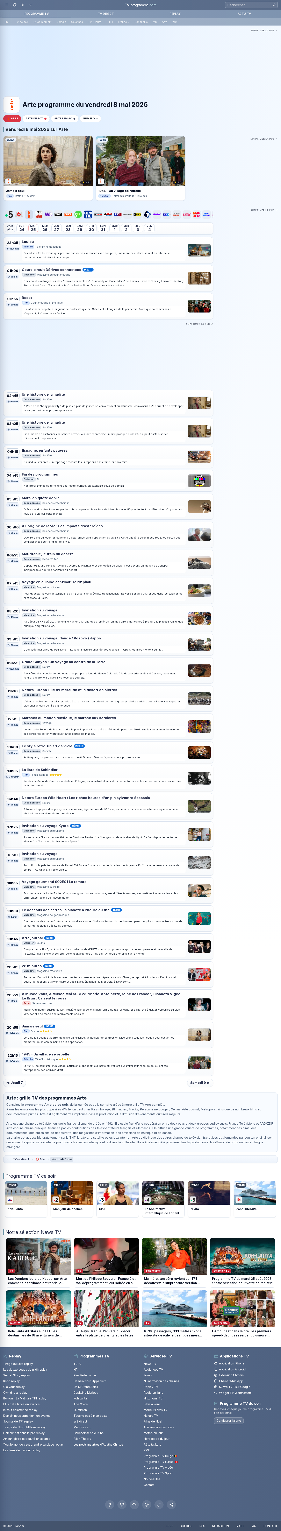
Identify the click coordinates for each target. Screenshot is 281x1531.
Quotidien (80, 1410)
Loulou (28, 242)
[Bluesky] (134, 1504)
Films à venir (152, 1404)
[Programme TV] (7, 1159)
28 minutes (32, 966)
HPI (76, 1369)
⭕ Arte (40, 1159)
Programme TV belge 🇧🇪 (161, 1456)
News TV (150, 1363)
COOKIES (186, 1526)
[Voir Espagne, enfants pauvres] (199, 456)
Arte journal (32, 938)
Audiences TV (153, 1369)
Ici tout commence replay (20, 1410)
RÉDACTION (220, 1526)
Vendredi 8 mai (62, 1159)
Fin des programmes (40, 474)
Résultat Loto (152, 1444)
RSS (202, 1526)
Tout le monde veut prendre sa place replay (33, 1444)
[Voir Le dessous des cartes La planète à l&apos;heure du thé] (199, 918)
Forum (148, 1375)
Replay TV (151, 1387)
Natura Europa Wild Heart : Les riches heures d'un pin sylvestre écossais (86, 798)
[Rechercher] (274, 5)
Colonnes (77, 21)
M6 (155, 21)
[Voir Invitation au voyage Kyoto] (199, 834)
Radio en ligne (153, 1392)
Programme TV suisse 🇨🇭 (161, 1461)
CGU (169, 1526)
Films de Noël (153, 1421)
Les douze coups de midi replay (25, 1369)
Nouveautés (152, 1479)
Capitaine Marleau (86, 1392)
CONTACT (271, 1526)
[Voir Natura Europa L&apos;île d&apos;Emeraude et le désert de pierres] (199, 698)
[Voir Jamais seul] (199, 1034)
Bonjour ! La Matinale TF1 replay (24, 1398)
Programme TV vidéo (158, 1467)
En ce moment (42, 21)
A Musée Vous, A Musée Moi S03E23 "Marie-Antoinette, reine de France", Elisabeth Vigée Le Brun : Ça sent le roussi (101, 996)
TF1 (111, 21)
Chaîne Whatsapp (231, 1381)
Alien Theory (82, 1438)
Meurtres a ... (82, 1427)
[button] (171, 1504)
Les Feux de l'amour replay (21, 1450)
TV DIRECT (106, 13)
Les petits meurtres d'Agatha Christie (98, 1444)
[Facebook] (109, 1504)
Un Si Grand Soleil (86, 1387)
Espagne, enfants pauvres (45, 450)
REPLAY (175, 13)
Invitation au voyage (40, 610)
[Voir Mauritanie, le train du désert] (199, 562)
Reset (27, 298)
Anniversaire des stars (159, 1427)
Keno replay (11, 1381)
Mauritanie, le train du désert (47, 554)
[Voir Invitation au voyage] (199, 618)
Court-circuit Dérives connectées (51, 270)
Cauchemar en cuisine (89, 1433)
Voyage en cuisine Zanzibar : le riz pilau (56, 582)
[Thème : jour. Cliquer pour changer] (22, 5)
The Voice (81, 1404)
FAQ (253, 1526)
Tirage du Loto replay (18, 1363)
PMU (147, 1450)
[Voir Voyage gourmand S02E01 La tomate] (199, 890)
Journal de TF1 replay (18, 1421)
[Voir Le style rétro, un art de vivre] (199, 752)
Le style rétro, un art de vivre (47, 746)
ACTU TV (244, 13)
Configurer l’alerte (229, 1420)
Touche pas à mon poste (91, 1415)
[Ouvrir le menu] (6, 5)
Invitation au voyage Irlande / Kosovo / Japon (61, 638)
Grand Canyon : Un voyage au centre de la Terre (64, 662)
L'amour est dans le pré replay (24, 1433)
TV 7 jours (94, 21)
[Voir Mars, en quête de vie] (199, 506)
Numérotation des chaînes (161, 1381)
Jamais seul (32, 1026)
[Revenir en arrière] (30, 5)
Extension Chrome (231, 1375)
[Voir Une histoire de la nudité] (199, 402)
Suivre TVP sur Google (234, 1387)
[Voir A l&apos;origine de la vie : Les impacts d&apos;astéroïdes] (199, 534)
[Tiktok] (159, 1504)
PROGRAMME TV (36, 13)
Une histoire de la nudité (43, 394)
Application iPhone (231, 1363)
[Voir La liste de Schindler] (199, 778)
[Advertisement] (140, 62)
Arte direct (34, 118)
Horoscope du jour (157, 1438)
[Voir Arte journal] (199, 946)
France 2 (123, 21)
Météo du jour (153, 1433)
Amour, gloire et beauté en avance (26, 1438)
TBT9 (77, 1363)
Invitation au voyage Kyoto (45, 826)
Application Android (232, 1369)
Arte (164, 21)
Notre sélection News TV (33, 1232)
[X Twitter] (122, 1504)
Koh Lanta (80, 1398)
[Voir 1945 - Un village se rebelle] (199, 1062)
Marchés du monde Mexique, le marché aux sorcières (69, 718)
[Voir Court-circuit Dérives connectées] (199, 278)
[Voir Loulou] (199, 250)
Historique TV (153, 1398)
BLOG (240, 1526)
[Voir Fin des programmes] (199, 480)
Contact (149, 1485)
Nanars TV (151, 1415)
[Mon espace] (14, 5)
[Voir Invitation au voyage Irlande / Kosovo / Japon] (199, 644)
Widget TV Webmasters (235, 1393)
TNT (7, 21)
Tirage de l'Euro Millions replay (24, 1427)
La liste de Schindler (40, 770)
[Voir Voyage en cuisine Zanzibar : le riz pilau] (199, 590)
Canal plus (141, 21)
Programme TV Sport (158, 1473)
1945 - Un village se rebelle (45, 1054)
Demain (61, 21)
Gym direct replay (15, 1392)
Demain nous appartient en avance (27, 1415)
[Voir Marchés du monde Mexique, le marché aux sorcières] (199, 726)
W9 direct (80, 1421)
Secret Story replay (16, 1375)
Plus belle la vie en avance (21, 1404)
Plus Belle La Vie (85, 1375)
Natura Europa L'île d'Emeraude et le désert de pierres (69, 690)
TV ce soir (21, 21)
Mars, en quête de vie (41, 498)
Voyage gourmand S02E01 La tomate (54, 882)
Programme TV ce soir (30, 1176)
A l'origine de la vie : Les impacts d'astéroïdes (62, 526)
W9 (174, 21)
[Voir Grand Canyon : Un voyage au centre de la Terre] (199, 670)
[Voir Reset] (199, 306)
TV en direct (21, 1159)
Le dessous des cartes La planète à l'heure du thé (66, 910)
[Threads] (146, 1504)
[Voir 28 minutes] (199, 974)
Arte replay (63, 118)
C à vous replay (14, 1387)
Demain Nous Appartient (90, 1381)
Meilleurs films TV (156, 1410)
